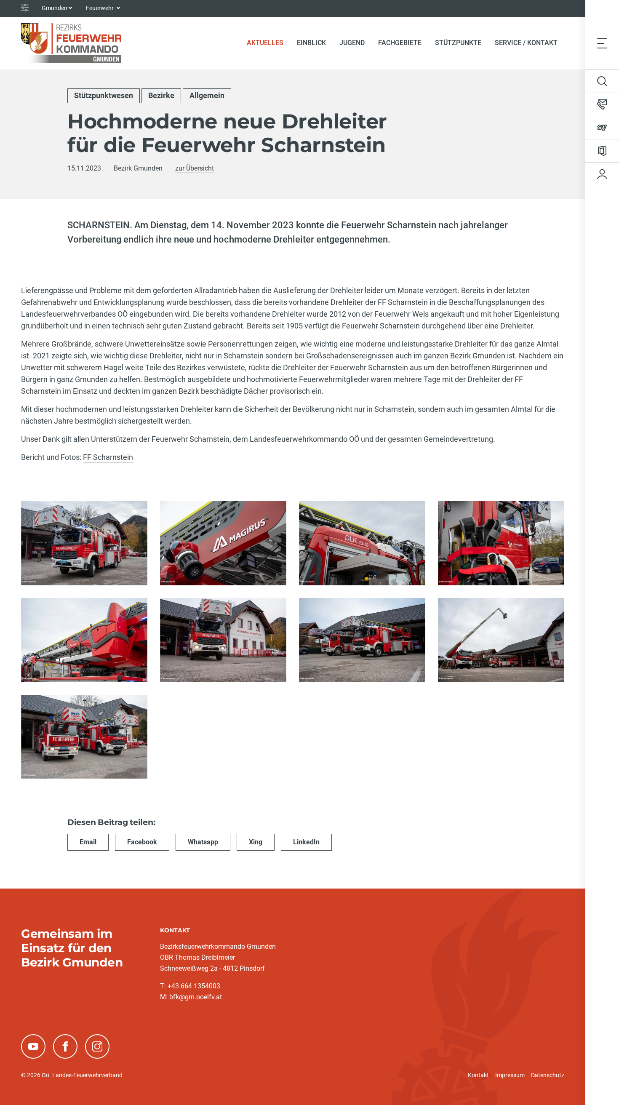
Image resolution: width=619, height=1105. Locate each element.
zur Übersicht (194, 168)
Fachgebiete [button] (400, 43)
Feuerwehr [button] (100, 8)
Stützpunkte (458, 43)
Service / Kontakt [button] (526, 43)
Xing (255, 842)
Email (88, 842)
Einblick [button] (311, 43)
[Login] (602, 174)
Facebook (142, 842)
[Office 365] (602, 150)
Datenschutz (547, 1075)
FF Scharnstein (108, 457)
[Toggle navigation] (602, 43)
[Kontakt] (602, 104)
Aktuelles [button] (265, 43)
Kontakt (478, 1075)
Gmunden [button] (54, 8)
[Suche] (602, 81)
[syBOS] (602, 127)
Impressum (510, 1075)
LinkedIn (306, 842)
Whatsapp (203, 842)
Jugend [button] (352, 43)
